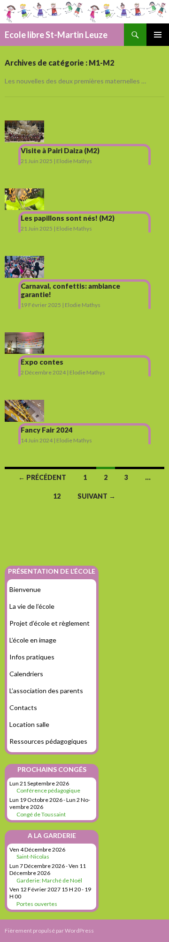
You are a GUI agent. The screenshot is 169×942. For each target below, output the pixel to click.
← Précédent (42, 477)
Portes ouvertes (36, 903)
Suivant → (96, 496)
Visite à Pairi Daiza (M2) (60, 150)
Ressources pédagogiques (48, 741)
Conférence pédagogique (48, 790)
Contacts (23, 707)
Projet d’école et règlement (49, 623)
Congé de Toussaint (41, 814)
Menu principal (157, 34)
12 (57, 496)
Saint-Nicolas (32, 856)
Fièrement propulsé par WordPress (49, 930)
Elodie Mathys (74, 160)
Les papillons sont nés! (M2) (68, 218)
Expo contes (42, 362)
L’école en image (32, 640)
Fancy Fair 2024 (47, 430)
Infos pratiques (31, 657)
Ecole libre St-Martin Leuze (56, 35)
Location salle (29, 724)
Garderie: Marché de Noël (49, 880)
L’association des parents (46, 691)
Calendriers (26, 674)
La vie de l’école (31, 606)
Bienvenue (25, 589)
